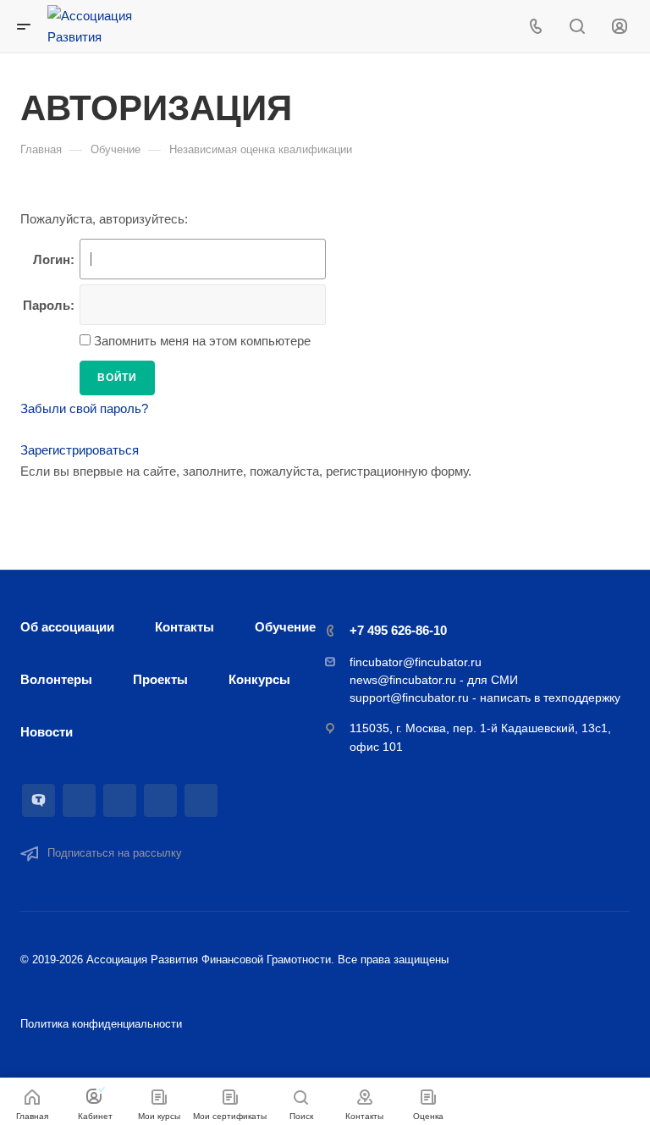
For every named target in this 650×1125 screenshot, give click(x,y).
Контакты (184, 627)
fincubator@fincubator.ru (416, 662)
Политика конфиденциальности (101, 1023)
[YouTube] (160, 800)
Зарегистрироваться (79, 450)
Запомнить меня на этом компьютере (201, 341)
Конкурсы (259, 679)
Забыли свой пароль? (84, 408)
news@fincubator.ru (403, 680)
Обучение (285, 627)
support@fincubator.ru (409, 697)
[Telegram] (119, 800)
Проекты (160, 679)
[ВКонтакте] (79, 800)
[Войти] (619, 27)
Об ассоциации (67, 627)
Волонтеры (56, 679)
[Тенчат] (38, 800)
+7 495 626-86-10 (398, 630)
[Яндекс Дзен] (201, 800)
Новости (46, 732)
